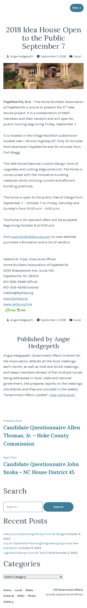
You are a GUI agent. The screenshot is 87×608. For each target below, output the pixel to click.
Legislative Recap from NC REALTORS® (29, 552)
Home (7, 590)
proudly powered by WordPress (64, 594)
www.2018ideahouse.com (31, 237)
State (29, 590)
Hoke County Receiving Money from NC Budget (34, 534)
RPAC (20, 595)
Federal (8, 595)
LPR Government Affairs (68, 589)
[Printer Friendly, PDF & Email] (15, 310)
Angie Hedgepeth (21, 56)
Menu (78, 7)
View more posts (62, 395)
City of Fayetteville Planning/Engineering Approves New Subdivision (40, 546)
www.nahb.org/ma (17, 304)
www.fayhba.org (15, 299)
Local (77, 56)
